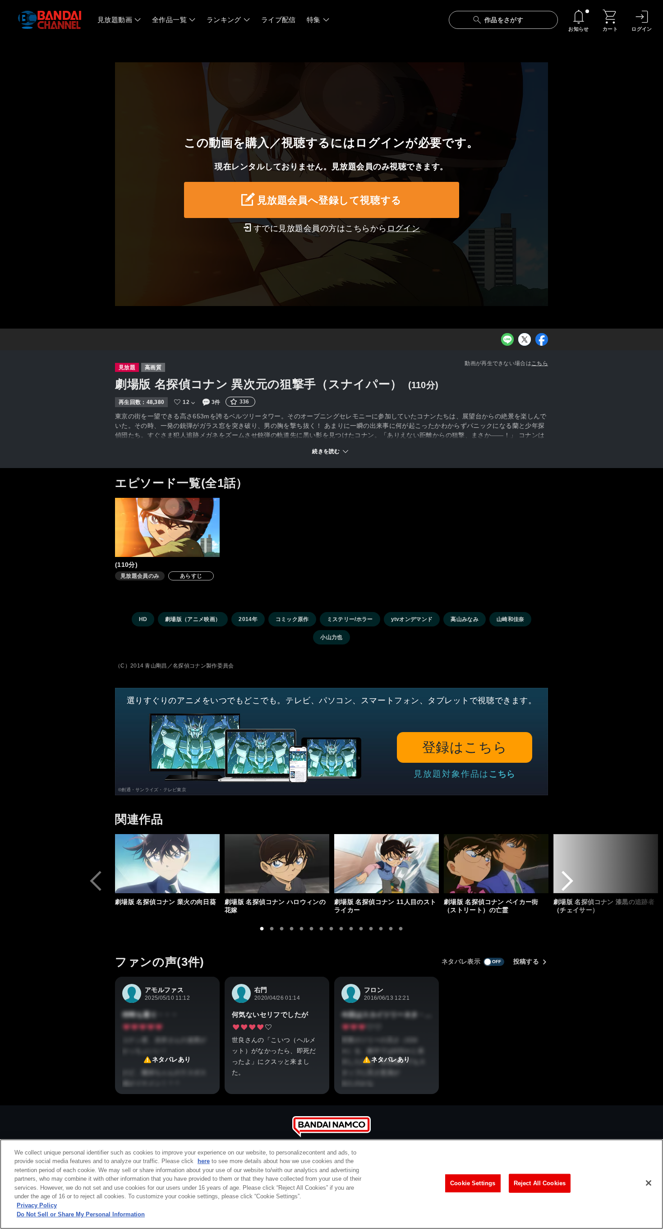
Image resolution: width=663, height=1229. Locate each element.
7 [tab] (321, 928)
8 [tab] (331, 928)
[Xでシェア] (524, 339)
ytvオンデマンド (412, 619)
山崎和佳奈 (511, 619)
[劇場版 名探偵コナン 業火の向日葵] (167, 863)
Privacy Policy (37, 1205)
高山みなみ (465, 619)
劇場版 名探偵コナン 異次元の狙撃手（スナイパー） (258, 384)
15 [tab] (400, 928)
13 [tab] (381, 928)
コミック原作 (292, 619)
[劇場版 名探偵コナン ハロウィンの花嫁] (277, 863)
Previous (96, 881)
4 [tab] (291, 928)
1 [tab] (262, 928)
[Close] (648, 1183)
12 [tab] (371, 928)
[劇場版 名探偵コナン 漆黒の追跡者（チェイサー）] (605, 863)
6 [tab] (311, 928)
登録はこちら (464, 747)
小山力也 (331, 637)
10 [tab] (351, 928)
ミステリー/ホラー (350, 619)
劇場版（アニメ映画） (193, 619)
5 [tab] (301, 928)
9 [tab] (341, 928)
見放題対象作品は (465, 774)
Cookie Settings (472, 1183)
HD (143, 619)
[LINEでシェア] (507, 339)
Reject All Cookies (540, 1183)
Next (567, 881)
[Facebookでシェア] (541, 339)
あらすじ (191, 576)
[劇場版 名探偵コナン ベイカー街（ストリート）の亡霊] (496, 863)
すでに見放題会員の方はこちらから (336, 228)
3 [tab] (281, 928)
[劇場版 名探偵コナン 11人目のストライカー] (386, 863)
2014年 (248, 619)
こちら (539, 363)
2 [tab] (271, 928)
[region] (331, 1184)
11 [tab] (361, 928)
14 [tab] (391, 928)
